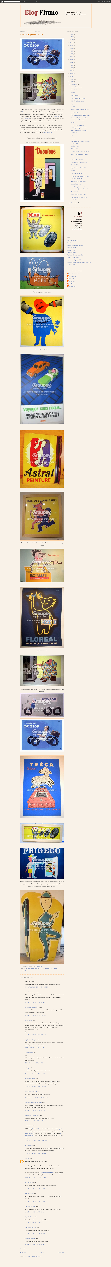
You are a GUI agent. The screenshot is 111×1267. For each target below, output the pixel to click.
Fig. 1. (73, 104)
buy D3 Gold (28, 1133)
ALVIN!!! (73, 138)
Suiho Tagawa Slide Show (78, 194)
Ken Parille (71, 281)
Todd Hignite (72, 286)
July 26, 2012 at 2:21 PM (34, 1121)
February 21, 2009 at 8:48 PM (37, 987)
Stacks (73, 123)
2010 (71, 73)
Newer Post (23, 1252)
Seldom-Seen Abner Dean (78, 181)
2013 (71, 65)
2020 (71, 45)
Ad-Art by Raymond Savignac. (32, 34)
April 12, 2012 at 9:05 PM (35, 1110)
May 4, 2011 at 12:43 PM (34, 1048)
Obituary (24, 112)
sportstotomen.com (30, 1206)
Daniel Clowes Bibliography (75, 245)
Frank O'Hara (74, 95)
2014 (71, 62)
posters (54, 968)
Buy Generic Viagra (30, 1040)
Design (37, 968)
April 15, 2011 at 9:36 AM (35, 1002)
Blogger (27, 1158)
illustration (45, 968)
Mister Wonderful (76, 184)
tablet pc (27, 1068)
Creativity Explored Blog (74, 260)
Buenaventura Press (73, 240)
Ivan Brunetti (72, 276)
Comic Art (70, 243)
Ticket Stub (74, 112)
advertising (29, 968)
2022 (71, 40)
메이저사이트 (29, 1182)
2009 (71, 76)
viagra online (28, 1020)
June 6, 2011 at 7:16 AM (34, 1063)
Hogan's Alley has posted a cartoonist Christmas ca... (79, 119)
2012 (71, 68)
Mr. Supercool (75, 146)
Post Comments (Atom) (34, 1256)
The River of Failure (77, 159)
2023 (71, 37)
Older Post (61, 1252)
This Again (74, 90)
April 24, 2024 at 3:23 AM (35, 1223)
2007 (71, 82)
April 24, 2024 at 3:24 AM (35, 1233)
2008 (71, 79)
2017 (71, 54)
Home (42, 1252)
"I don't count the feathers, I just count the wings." (80, 177)
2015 (71, 59)
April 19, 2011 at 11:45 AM (35, 1015)
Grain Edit (57, 116)
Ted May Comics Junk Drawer (76, 255)
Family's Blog (71, 250)
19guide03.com (29, 1217)
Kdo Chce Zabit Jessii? (77, 101)
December (74, 84)
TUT (72, 135)
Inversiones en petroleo (31, 1007)
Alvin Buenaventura (74, 274)
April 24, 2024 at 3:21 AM (35, 1188)
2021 (71, 42)
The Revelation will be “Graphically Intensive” (79, 127)
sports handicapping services (33, 1102)
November (74, 203)
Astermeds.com (29, 1053)
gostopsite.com (29, 1193)
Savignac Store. (47, 132)
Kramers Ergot (71, 248)
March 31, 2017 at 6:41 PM (35, 1178)
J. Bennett (71, 279)
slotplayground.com (30, 1227)
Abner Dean (74, 192)
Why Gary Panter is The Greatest (80, 115)
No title (73, 92)
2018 (71, 51)
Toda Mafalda (75, 165)
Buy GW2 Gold (36, 1129)
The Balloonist (71, 253)
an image (27, 119)
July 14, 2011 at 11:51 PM (35, 1073)
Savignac (23, 970)
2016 (71, 57)
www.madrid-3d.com (31, 1091)
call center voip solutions (32, 1115)
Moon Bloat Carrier (76, 87)
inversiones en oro (30, 1078)
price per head (29, 1145)
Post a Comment (24, 1249)
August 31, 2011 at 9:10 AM (36, 1086)
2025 (71, 34)
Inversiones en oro (30, 992)
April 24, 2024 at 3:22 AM (35, 1201)
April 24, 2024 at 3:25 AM (35, 1244)
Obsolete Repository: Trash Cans (80, 152)
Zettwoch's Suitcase (73, 257)
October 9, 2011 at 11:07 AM (36, 1097)
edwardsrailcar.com (30, 1238)
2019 (71, 48)
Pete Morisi (74, 149)
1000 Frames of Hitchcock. (79, 162)
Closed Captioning (76, 173)
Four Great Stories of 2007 (78, 98)
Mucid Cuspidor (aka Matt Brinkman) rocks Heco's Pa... (80, 188)
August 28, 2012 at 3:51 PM (36, 1153)
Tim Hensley (71, 284)
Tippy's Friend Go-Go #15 (78, 168)
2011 (71, 71)
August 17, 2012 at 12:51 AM (36, 1140)
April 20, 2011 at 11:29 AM (35, 1035)
